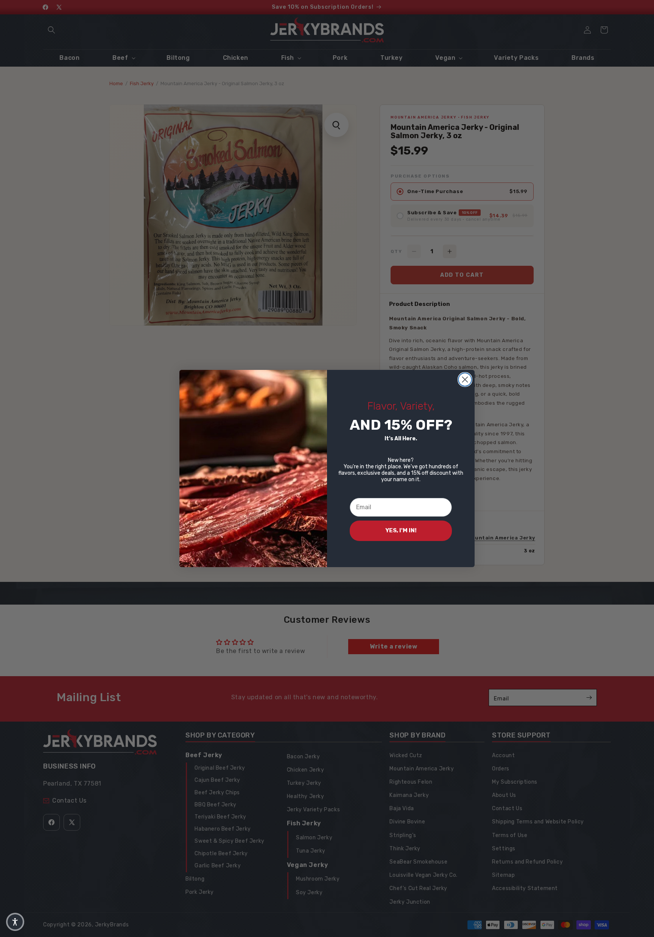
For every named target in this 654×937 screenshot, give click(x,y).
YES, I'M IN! (401, 530)
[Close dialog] (465, 379)
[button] (15, 922)
